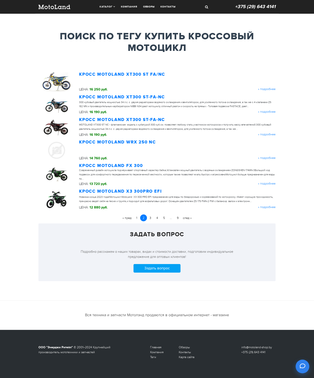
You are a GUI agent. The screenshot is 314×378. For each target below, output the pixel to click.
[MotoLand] (54, 6)
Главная (155, 347)
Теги (153, 357)
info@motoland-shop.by (256, 347)
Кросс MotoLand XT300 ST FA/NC (122, 74)
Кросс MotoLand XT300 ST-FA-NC (122, 97)
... (171, 218)
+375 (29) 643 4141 (255, 7)
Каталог (106, 6)
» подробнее (267, 89)
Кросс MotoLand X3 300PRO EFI (120, 191)
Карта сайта (186, 357)
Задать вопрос (157, 268)
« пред (127, 218)
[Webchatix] (302, 366)
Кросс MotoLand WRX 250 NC (117, 142)
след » (187, 218)
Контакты (168, 6)
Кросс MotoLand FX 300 (111, 165)
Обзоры (149, 6)
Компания (129, 6)
